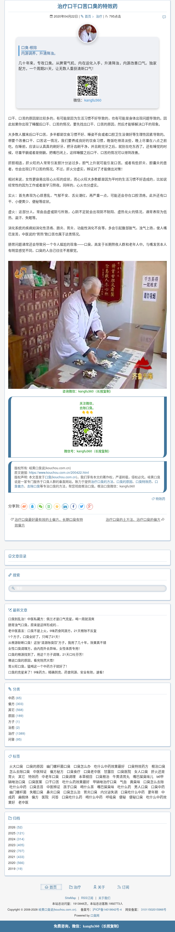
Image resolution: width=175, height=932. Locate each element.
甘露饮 (109, 771)
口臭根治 (102, 776)
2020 (11, 862)
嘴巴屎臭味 (105, 786)
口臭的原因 (124, 481)
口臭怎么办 (82, 766)
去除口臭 (33, 486)
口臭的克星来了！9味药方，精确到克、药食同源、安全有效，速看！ (57, 672)
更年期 (153, 791)
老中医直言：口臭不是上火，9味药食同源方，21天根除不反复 (52, 630)
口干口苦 (52, 781)
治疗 (99, 16)
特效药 (160, 498)
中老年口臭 (50, 776)
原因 (11, 715)
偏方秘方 (57, 771)
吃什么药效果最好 (76, 781)
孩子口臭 (70, 786)
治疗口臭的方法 (102, 481)
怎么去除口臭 (19, 771)
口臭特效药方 (138, 766)
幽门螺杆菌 (17, 791)
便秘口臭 (136, 796)
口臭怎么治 (71, 791)
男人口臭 (141, 786)
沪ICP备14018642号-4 (107, 909)
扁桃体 (23, 796)
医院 (45, 796)
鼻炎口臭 (53, 791)
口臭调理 (69, 776)
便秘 (122, 796)
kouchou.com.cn (64, 477)
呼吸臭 (111, 796)
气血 (123, 781)
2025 (11, 833)
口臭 (48, 477)
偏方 (11, 703)
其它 (11, 709)
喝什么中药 (94, 796)
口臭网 (94, 915)
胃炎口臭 (90, 791)
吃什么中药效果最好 (109, 766)
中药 (11, 697)
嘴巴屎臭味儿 (143, 776)
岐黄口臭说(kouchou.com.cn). (58, 909)
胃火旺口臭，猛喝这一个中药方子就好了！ (38, 666)
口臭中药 (158, 786)
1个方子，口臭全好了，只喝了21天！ (35, 636)
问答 (11, 739)
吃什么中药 (17, 786)
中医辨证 (53, 786)
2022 (11, 850)
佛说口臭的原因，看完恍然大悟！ (32, 660)
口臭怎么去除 (153, 781)
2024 (11, 839)
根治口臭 (158, 766)
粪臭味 (135, 781)
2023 (11, 845)
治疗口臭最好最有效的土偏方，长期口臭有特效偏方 (49, 522)
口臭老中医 (92, 771)
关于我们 (104, 898)
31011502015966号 (153, 909)
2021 (11, 856)
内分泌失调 (109, 791)
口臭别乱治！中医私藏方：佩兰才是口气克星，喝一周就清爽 (51, 618)
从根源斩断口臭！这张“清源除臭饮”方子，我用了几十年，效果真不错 (57, 642)
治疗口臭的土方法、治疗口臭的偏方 (133, 519)
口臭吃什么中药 (133, 791)
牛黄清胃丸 (121, 776)
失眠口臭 (36, 791)
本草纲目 (86, 776)
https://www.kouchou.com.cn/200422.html (59, 472)
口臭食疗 (73, 771)
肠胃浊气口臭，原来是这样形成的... (33, 624)
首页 (88, 16)
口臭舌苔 (36, 786)
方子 (11, 721)
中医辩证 (40, 771)
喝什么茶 (87, 786)
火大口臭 (16, 766)
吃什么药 (124, 786)
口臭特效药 (144, 481)
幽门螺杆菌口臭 (58, 766)
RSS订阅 (87, 898)
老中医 (23, 802)
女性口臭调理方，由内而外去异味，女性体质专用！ (45, 648)
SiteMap (70, 898)
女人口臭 (141, 771)
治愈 (11, 727)
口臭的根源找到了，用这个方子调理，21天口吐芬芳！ (46, 654)
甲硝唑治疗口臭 (105, 781)
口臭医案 (35, 781)
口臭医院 (124, 771)
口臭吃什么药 (72, 796)
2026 (11, 827)
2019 (11, 868)
